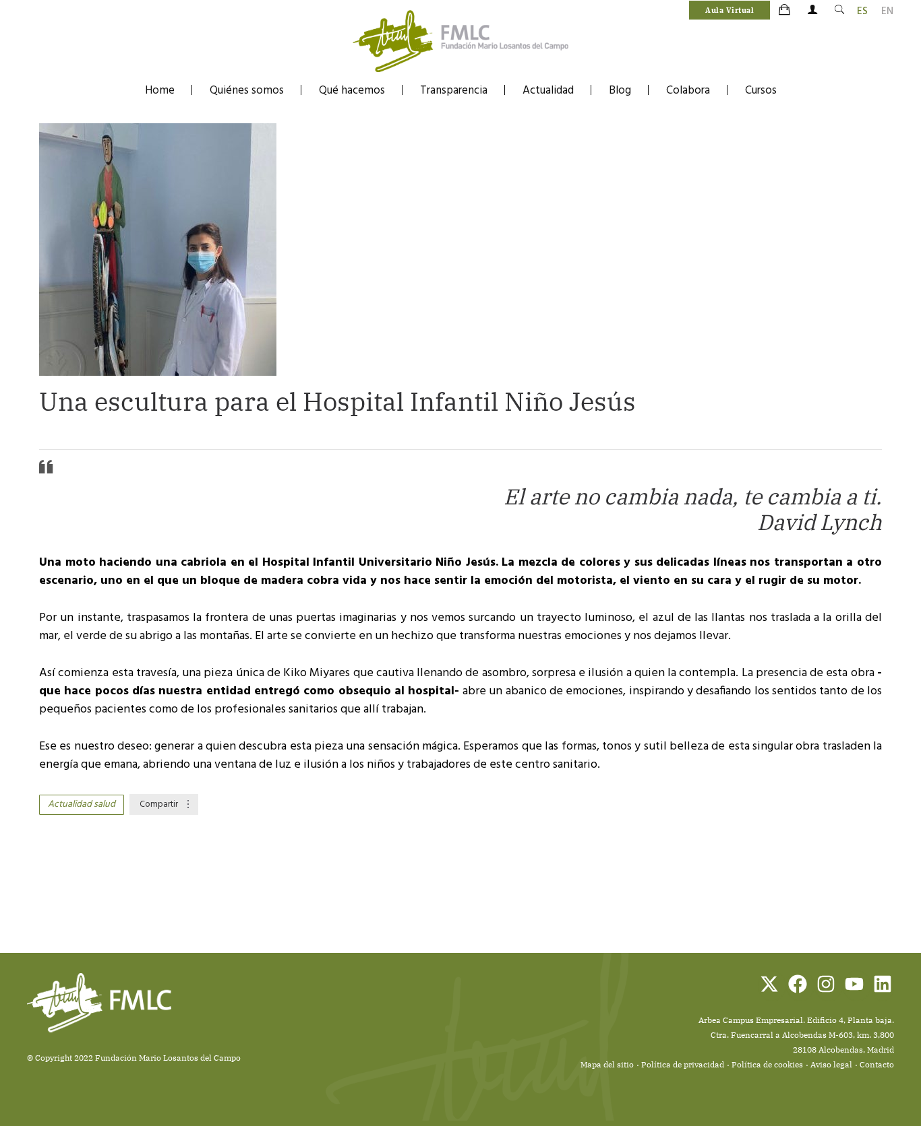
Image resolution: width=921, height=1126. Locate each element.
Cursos (761, 90)
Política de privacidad (682, 1064)
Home (160, 90)
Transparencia (453, 90)
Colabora (688, 90)
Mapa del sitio (607, 1064)
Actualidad (548, 90)
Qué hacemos (352, 90)
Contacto (877, 1064)
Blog (620, 90)
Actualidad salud (81, 804)
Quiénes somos (247, 90)
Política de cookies (767, 1064)
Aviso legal (831, 1064)
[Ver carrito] (785, 10)
